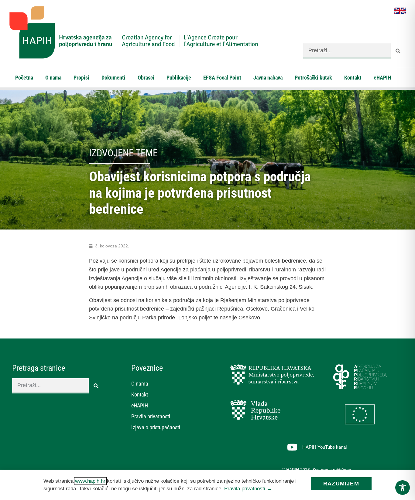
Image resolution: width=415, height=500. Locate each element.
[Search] (398, 51)
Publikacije (178, 77)
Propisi (81, 77)
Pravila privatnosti (150, 416)
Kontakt (353, 77)
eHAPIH (382, 77)
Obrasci (146, 77)
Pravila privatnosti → (248, 488)
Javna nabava (268, 77)
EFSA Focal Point (222, 77)
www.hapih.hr (90, 481)
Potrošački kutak (313, 77)
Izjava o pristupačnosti (155, 427)
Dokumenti (113, 77)
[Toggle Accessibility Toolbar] (402, 487)
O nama (53, 77)
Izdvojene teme (123, 153)
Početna (24, 77)
